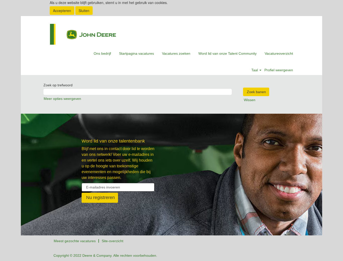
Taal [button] (255, 70)
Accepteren (62, 10)
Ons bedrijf (102, 53)
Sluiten (84, 10)
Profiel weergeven (278, 70)
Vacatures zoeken (176, 53)
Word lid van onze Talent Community (227, 53)
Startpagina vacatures (136, 53)
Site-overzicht (112, 241)
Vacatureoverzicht (279, 53)
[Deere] (83, 34)
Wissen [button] (249, 100)
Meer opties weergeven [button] (62, 99)
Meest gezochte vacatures (75, 241)
